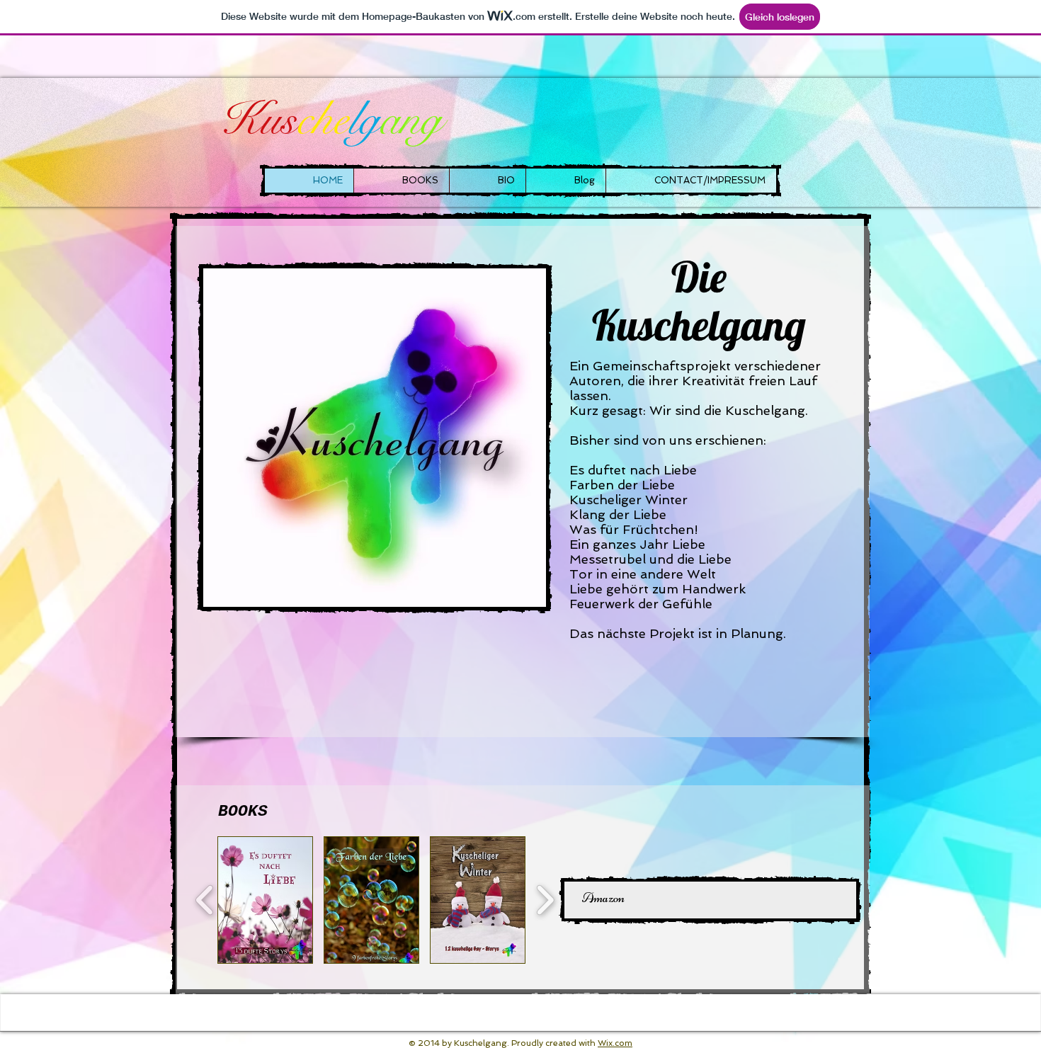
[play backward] (205, 900)
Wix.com (615, 1043)
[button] (265, 900)
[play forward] (545, 900)
